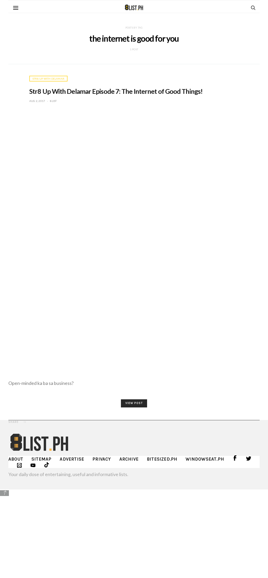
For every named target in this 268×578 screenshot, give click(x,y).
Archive (128, 459)
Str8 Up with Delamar (48, 78)
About (15, 459)
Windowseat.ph (205, 459)
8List (53, 100)
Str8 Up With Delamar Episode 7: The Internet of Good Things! (116, 91)
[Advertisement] (134, 533)
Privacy (101, 459)
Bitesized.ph (162, 459)
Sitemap (41, 459)
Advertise (72, 459)
